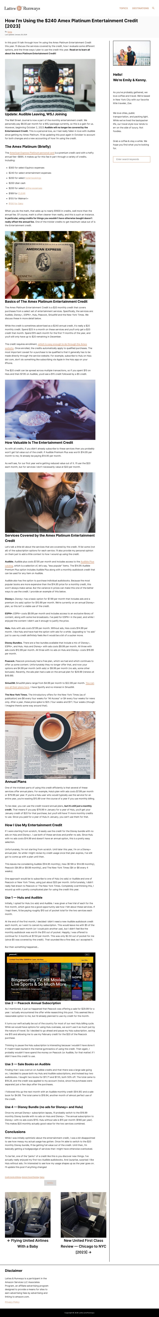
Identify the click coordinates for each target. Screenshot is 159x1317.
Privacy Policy (12, 1302)
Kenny (10, 32)
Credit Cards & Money (13, 1177)
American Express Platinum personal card (32, 152)
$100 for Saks (16, 203)
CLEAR (21, 193)
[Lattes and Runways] (22, 8)
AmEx (50, 1183)
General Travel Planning (30, 1177)
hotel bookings (33, 178)
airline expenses (33, 188)
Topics (42, 1177)
